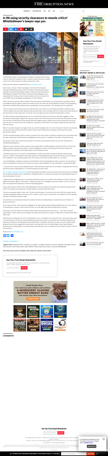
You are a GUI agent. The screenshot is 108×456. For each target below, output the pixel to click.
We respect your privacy (45, 440)
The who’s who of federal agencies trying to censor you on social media (95, 127)
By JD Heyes (95, 122)
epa (49, 11)
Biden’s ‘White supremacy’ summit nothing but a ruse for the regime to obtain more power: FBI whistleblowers (95, 226)
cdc (54, 11)
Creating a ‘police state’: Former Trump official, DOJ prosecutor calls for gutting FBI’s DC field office (95, 102)
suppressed (42, 246)
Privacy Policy (54, 450)
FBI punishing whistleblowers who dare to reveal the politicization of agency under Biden (95, 151)
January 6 (8, 246)
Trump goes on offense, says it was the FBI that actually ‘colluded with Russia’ (94, 180)
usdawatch (26, 11)
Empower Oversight (64, 244)
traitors (49, 246)
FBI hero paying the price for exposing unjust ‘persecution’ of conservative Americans (95, 199)
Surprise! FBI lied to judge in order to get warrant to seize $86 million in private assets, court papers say (95, 136)
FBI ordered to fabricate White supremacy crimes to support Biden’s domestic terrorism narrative (94, 208)
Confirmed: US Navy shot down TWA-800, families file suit (94, 144)
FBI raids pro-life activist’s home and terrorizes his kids (95, 110)
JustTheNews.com (35, 84)
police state (24, 246)
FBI (4, 246)
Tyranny (54, 246)
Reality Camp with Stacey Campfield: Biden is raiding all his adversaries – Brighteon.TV (95, 217)
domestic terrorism (51, 244)
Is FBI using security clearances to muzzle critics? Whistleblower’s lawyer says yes (95, 85)
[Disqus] (40, 359)
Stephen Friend (33, 246)
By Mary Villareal (96, 212)
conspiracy (26, 244)
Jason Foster (16, 246)
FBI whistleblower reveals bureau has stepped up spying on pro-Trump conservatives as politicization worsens (95, 171)
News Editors (17, 25)
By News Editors (96, 88)
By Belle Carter (96, 80)
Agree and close (91, 446)
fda (45, 11)
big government (18, 244)
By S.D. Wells (95, 165)
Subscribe (90, 454)
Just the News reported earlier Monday (15, 172)
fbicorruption (37, 11)
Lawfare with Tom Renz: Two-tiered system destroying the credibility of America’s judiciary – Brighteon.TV (95, 235)
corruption (34, 244)
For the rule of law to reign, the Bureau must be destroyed (95, 243)
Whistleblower (62, 246)
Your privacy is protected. (11, 272)
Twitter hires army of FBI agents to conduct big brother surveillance (95, 93)
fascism (73, 244)
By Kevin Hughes (96, 220)
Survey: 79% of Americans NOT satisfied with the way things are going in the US (95, 77)
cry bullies (41, 244)
